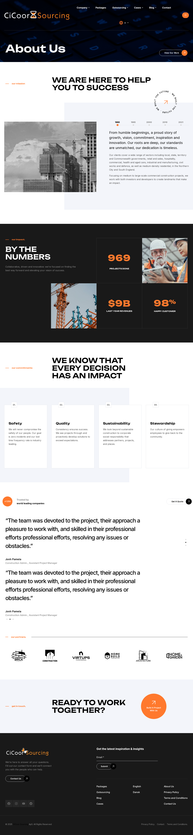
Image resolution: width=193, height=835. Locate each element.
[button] (185, 15)
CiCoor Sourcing (20, 824)
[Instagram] (16, 803)
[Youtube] (23, 803)
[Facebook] (8, 803)
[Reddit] (30, 803)
